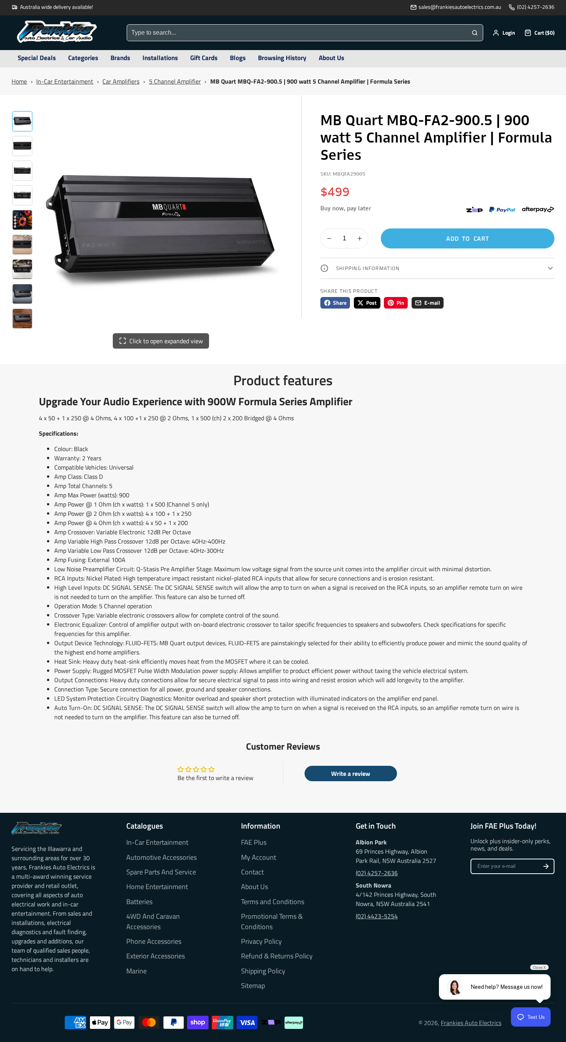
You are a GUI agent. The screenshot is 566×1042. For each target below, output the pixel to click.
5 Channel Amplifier (175, 81)
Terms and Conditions (272, 902)
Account (503, 32)
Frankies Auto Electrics (471, 1022)
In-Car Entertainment (64, 81)
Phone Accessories (153, 941)
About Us (254, 887)
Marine (136, 971)
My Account (258, 857)
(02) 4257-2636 (535, 7)
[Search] (475, 33)
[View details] (37, 828)
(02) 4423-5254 (377, 916)
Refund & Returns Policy (277, 956)
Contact (252, 872)
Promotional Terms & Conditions (272, 921)
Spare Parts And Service (161, 872)
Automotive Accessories (161, 857)
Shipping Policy (263, 971)
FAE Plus (253, 842)
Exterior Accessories (155, 956)
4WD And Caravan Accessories (153, 921)
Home (19, 81)
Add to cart (467, 238)
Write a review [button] (350, 773)
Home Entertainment (157, 887)
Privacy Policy (261, 941)
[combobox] (297, 33)
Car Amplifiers (120, 81)
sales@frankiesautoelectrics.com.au (460, 7)
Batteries (139, 902)
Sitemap (253, 986)
